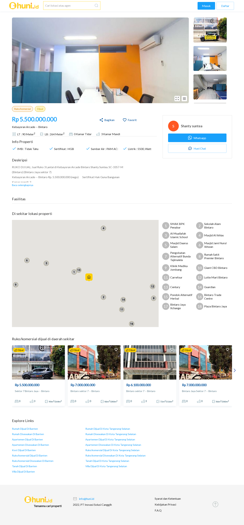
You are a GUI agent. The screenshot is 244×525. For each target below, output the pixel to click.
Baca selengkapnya (22, 185)
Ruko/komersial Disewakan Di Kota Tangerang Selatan (115, 455)
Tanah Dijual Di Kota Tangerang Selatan (107, 460)
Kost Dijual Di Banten (24, 450)
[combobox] (68, 5)
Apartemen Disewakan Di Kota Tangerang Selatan (113, 444)
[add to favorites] (60, 350)
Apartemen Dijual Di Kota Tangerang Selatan (110, 439)
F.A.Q (158, 510)
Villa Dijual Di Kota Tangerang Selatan (106, 466)
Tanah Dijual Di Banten (24, 466)
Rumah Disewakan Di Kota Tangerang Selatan (110, 434)
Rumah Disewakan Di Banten (28, 434)
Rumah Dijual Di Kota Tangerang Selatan (107, 428)
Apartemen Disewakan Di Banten (30, 444)
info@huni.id (86, 498)
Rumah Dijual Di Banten (25, 428)
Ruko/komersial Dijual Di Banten (29, 455)
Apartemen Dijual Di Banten (27, 439)
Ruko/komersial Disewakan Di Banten (32, 460)
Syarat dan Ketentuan (168, 498)
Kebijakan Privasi (165, 504)
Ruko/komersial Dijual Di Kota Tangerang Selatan (112, 450)
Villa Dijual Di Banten (23, 471)
